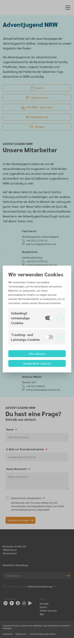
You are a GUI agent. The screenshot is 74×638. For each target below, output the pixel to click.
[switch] (49, 318)
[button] (37, 318)
